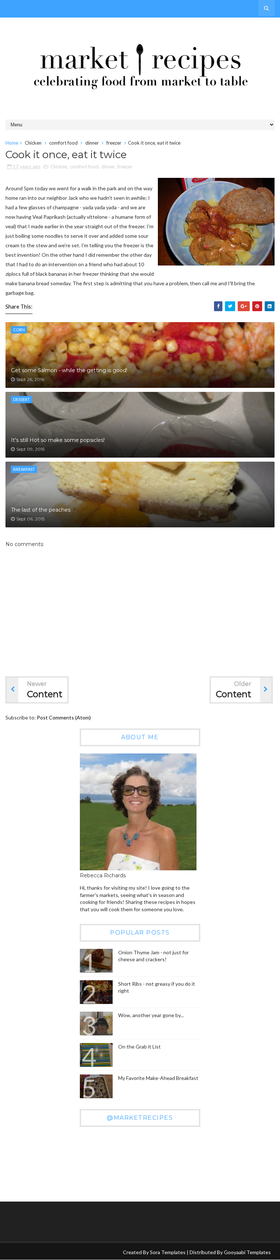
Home (11, 143)
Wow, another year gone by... (151, 1015)
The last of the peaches (40, 510)
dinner (92, 143)
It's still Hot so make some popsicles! (58, 440)
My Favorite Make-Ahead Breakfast (158, 1078)
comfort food (63, 143)
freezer (113, 143)
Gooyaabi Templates (247, 1252)
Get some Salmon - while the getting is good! (69, 370)
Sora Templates (168, 1252)
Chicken (33, 143)
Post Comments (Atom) (64, 717)
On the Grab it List (139, 1046)
